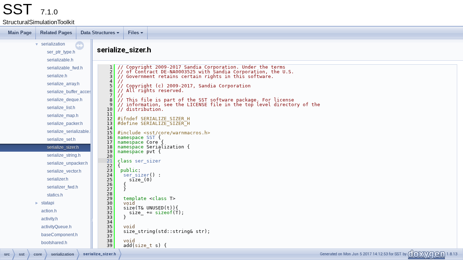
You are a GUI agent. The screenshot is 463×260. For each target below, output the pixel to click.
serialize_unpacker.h (67, 163)
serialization (53, 44)
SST (150, 137)
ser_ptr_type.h (61, 52)
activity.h (49, 218)
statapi (47, 202)
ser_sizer (148, 161)
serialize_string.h (64, 155)
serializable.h (60, 59)
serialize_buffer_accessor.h (74, 91)
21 (105, 161)
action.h (49, 210)
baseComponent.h (59, 234)
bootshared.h (54, 242)
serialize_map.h (62, 115)
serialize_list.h (61, 107)
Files (136, 34)
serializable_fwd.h (65, 67)
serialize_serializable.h (70, 131)
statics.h (55, 195)
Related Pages (56, 32)
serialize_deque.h (64, 99)
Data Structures (100, 34)
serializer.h (57, 179)
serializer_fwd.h (62, 187)
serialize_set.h (61, 139)
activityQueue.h (56, 226)
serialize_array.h (63, 83)
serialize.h (57, 75)
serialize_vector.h (64, 171)
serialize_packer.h (65, 123)
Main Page (19, 32)
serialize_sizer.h (63, 147)
